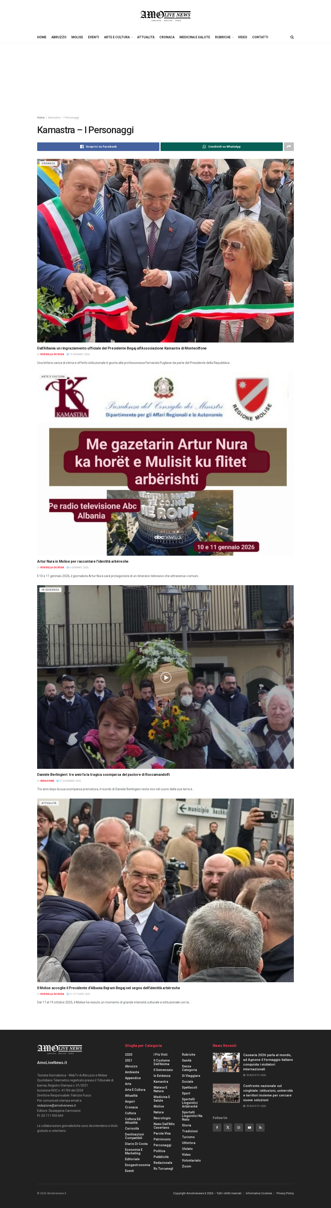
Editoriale (132, 1159)
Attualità (145, 37)
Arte (128, 1084)
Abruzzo (58, 37)
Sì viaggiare (191, 1076)
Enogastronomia (137, 1165)
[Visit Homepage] (165, 16)
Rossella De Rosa (52, 354)
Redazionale (163, 1163)
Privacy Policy (285, 1193)
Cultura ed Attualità (133, 1120)
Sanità (186, 1060)
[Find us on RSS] (260, 1128)
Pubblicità (161, 1157)
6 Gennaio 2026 (78, 567)
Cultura (130, 1113)
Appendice (133, 1078)
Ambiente (132, 1072)
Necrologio (162, 1118)
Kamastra (161, 1081)
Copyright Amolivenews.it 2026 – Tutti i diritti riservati (207, 1193)
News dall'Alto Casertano (164, 1125)
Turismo (188, 1137)
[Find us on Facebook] (217, 1128)
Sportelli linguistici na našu (192, 1115)
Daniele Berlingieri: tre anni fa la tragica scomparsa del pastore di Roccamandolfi (103, 774)
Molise (77, 37)
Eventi (93, 37)
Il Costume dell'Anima (162, 1062)
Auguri (130, 1101)
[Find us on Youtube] (249, 1128)
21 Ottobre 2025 (79, 994)
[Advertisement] (165, 76)
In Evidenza (50, 589)
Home (41, 37)
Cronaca (167, 37)
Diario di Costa (136, 1144)
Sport (186, 1093)
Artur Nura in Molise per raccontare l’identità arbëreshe (83, 561)
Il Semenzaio (163, 1070)
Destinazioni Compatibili (134, 1136)
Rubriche (223, 37)
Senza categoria (189, 1068)
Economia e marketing (134, 1151)
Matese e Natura (160, 1089)
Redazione (47, 780)
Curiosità (132, 1128)
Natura (159, 1112)
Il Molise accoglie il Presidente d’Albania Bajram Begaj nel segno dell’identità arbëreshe (108, 988)
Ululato (187, 1149)
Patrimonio (162, 1139)
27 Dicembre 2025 (70, 780)
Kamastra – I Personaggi (63, 117)
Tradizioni (190, 1131)
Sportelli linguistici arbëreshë (190, 1102)
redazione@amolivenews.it (56, 1105)
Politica (159, 1151)
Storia (186, 1125)
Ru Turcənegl (163, 1168)
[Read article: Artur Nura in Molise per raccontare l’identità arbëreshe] (165, 464)
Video (242, 37)
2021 (128, 1060)
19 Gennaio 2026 (79, 354)
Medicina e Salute (194, 37)
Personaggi (162, 1145)
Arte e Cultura (117, 37)
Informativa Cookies (259, 1193)
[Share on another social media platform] (289, 146)
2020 (128, 1054)
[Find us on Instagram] (238, 1128)
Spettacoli (189, 1087)
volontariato (191, 1160)
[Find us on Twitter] (228, 1128)
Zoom (186, 1166)
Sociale (187, 1081)
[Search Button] (292, 37)
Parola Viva (162, 1133)
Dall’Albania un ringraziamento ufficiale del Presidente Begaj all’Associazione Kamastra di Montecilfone (122, 348)
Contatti (260, 37)
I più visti (161, 1054)
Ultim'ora (188, 1143)
